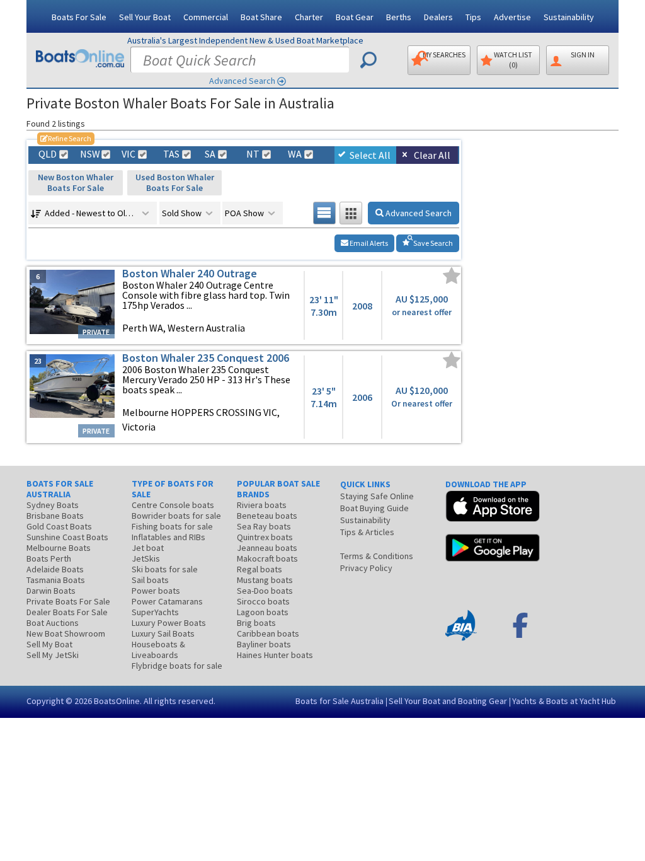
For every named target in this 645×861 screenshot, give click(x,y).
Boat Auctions (52, 622)
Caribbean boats (268, 633)
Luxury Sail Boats (163, 633)
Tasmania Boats (55, 580)
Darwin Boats (51, 590)
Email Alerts (368, 243)
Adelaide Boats (55, 569)
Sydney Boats (52, 505)
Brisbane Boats (55, 515)
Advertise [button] (512, 17)
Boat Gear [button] (355, 17)
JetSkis (146, 558)
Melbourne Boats (58, 547)
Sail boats (150, 580)
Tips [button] (473, 17)
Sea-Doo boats (265, 590)
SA (210, 154)
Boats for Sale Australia (339, 701)
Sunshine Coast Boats (67, 537)
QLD (47, 154)
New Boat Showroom (65, 633)
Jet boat (148, 547)
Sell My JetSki (52, 655)
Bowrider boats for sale (176, 515)
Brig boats (256, 622)
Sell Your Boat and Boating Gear (448, 701)
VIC (128, 154)
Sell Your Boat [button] (145, 17)
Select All (370, 155)
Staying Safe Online (377, 496)
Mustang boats (265, 580)
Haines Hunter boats (275, 655)
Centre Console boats (173, 505)
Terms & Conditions (376, 556)
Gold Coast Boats (59, 526)
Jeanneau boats (267, 547)
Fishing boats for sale (172, 526)
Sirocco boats (263, 601)
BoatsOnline (117, 701)
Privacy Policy (366, 568)
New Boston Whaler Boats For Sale (75, 182)
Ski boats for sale (165, 569)
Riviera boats (262, 505)
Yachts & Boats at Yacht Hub (564, 701)
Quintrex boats (265, 537)
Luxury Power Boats (169, 622)
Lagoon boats (262, 612)
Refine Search (65, 138)
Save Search (432, 243)
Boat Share (261, 17)
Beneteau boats (267, 515)
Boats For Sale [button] (79, 17)
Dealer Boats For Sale (67, 612)
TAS (171, 154)
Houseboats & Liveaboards (158, 650)
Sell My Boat (49, 644)
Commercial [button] (205, 17)
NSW (89, 154)
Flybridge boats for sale (177, 665)
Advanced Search (242, 80)
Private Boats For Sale (68, 601)
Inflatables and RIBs (168, 537)
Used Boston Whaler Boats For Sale (174, 182)
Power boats (156, 590)
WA (295, 154)
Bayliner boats (264, 644)
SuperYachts (155, 612)
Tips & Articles (367, 532)
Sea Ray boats (264, 526)
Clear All (432, 155)
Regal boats (259, 569)
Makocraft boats (267, 558)
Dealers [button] (438, 17)
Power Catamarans (167, 601)
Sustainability (569, 17)
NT (253, 154)
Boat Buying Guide (374, 508)
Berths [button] (398, 17)
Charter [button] (309, 17)
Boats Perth (48, 558)
